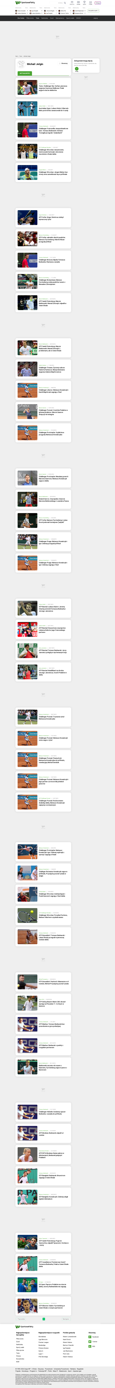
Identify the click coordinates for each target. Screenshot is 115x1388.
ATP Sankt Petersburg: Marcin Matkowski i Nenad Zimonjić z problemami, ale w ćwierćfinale (50, 348)
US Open (41, 1282)
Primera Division (44, 1348)
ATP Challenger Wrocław (45, 147)
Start (16, 56)
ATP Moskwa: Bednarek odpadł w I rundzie (51, 1134)
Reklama (73, 1369)
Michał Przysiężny (43, 979)
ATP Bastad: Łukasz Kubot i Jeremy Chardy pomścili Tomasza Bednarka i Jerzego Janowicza (52, 609)
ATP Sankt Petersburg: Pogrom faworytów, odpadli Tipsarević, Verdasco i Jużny (54, 1243)
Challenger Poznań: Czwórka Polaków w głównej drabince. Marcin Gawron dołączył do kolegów (53, 412)
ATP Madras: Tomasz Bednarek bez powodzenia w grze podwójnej (52, 1025)
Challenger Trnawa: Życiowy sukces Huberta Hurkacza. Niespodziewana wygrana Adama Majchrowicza (52, 370)
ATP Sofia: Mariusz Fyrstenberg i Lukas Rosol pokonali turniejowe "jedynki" (53, 521)
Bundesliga (42, 1345)
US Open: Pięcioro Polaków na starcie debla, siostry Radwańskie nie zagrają (52, 1285)
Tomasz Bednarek (43, 126)
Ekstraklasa (42, 1336)
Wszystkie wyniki (92, 10)
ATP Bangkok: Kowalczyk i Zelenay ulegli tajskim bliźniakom (53, 1198)
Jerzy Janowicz (43, 648)
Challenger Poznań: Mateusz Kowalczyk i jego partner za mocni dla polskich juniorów (53, 781)
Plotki (50, 1371)
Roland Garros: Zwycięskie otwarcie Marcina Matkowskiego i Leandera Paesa (54, 500)
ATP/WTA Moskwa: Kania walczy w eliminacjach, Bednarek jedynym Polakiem (51, 1155)
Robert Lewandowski (69, 1336)
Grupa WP (27, 1369)
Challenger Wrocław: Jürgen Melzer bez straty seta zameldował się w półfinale (53, 173)
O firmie (34, 1369)
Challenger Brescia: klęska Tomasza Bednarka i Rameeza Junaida (52, 261)
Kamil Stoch (67, 1339)
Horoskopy (25, 1371)
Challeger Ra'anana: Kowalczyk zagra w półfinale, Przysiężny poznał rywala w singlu (53, 874)
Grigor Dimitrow (43, 215)
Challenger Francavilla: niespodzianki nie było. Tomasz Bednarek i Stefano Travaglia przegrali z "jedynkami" (53, 131)
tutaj (50, 1384)
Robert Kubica (67, 1342)
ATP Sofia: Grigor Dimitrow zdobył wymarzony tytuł (51, 218)
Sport (70, 1371)
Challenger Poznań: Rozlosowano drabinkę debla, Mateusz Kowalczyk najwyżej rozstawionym (52, 803)
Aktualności (25, 73)
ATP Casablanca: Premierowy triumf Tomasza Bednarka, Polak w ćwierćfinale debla (53, 1264)
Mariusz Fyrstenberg (44, 235)
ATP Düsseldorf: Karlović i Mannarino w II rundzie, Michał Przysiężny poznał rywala (54, 983)
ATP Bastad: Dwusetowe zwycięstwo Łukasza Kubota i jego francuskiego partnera (52, 630)
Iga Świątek (66, 1348)
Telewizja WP (42, 1371)
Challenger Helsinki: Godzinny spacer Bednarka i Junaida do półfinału (52, 1113)
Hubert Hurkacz (43, 365)
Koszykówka (20, 1359)
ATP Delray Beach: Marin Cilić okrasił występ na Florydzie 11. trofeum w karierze (52, 1004)
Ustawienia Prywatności (61, 1369)
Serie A (41, 1351)
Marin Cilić (41, 999)
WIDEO (78, 18)
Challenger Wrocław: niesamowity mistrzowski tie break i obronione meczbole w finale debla (51, 152)
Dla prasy (41, 1369)
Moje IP (55, 1371)
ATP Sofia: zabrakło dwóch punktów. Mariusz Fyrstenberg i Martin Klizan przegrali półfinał (52, 239)
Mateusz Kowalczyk (44, 387)
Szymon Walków (43, 83)
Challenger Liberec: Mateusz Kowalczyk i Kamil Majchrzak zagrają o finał (53, 391)
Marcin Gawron (42, 407)
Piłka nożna (30, 18)
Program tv (33, 1371)
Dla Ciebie (21, 18)
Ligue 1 (41, 1354)
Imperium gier (77, 1371)
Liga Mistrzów (43, 1339)
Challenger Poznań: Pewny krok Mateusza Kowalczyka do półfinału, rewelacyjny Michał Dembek (52, 760)
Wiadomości (63, 1371)
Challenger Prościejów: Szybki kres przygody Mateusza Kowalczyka (51, 434)
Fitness (18, 1356)
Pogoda (17, 1371)
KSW (17, 1362)
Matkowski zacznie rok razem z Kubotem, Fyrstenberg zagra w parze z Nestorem (53, 1068)
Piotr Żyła (66, 1354)
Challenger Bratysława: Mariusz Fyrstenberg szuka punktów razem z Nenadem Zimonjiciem (52, 282)
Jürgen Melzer (42, 169)
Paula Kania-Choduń (44, 1151)
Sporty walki (70, 18)
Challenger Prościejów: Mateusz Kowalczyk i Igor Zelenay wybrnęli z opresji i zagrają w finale (51, 852)
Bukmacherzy (60, 18)
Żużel (52, 18)
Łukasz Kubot (42, 106)
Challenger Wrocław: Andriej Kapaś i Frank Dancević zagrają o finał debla (52, 895)
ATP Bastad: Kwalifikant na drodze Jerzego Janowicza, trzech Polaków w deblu (53, 673)
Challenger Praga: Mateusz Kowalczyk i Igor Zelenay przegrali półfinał (53, 542)
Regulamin (80, 1369)
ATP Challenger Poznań (45, 798)
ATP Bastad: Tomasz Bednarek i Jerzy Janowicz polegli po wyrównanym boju (53, 651)
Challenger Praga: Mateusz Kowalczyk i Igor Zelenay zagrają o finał (53, 564)
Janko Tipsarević (43, 1238)
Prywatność (49, 1369)
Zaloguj (98, 3)
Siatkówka (44, 18)
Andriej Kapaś (42, 891)
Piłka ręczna (20, 1350)
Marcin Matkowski (43, 299)
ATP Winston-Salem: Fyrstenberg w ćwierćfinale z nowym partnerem (52, 1307)
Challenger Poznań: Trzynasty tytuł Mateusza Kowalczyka (51, 718)
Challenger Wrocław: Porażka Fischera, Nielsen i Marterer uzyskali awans (53, 916)
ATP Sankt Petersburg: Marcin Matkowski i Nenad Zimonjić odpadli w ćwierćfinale (52, 303)
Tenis (37, 18)
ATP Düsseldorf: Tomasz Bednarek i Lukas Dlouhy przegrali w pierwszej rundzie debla (52, 937)
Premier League (44, 1342)
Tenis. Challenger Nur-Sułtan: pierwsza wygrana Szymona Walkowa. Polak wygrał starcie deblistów (53, 88)
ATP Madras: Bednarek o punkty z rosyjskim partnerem (51, 1046)
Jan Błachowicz (68, 1351)
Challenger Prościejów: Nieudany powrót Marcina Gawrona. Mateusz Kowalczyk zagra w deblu (53, 479)
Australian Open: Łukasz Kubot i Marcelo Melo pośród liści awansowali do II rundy (53, 109)
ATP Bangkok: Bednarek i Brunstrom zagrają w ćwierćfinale (52, 1177)
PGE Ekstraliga (43, 1357)
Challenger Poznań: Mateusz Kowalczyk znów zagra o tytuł (53, 739)
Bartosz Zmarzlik (68, 1345)
